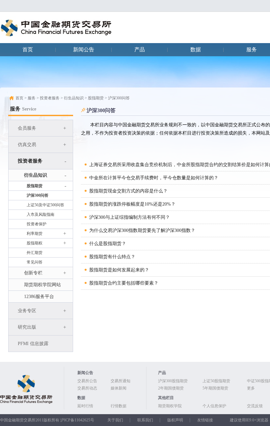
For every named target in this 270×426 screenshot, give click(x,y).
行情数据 (118, 406)
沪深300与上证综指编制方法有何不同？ (129, 217)
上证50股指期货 (216, 381)
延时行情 (85, 406)
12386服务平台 (39, 296)
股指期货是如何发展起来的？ (119, 269)
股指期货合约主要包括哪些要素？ (123, 283)
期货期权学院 (170, 406)
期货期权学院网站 (42, 284)
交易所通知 (120, 381)
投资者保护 (36, 224)
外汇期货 (34, 252)
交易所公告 (87, 381)
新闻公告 (83, 49)
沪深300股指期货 (173, 381)
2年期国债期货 (171, 388)
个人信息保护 (214, 406)
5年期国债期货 (215, 388)
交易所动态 (87, 388)
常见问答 (34, 262)
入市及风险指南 (40, 214)
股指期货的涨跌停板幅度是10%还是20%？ (132, 204)
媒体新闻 (118, 388)
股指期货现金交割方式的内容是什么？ (128, 190)
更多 (251, 388)
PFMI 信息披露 (33, 343)
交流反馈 (255, 406)
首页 (27, 49)
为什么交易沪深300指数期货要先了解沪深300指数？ (142, 230)
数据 (195, 49)
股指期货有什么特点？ (112, 256)
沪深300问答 (37, 195)
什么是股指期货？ (107, 243)
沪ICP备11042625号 (77, 420)
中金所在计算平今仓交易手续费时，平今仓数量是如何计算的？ (153, 177)
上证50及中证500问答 (45, 205)
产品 (139, 49)
